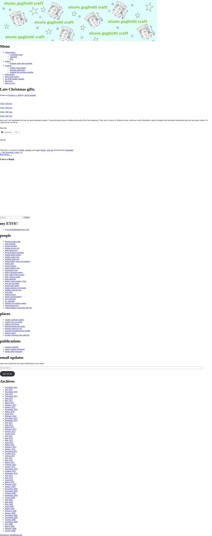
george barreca (10, 266)
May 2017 (9, 401)
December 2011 (11, 451)
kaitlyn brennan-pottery (14, 272)
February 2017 (10, 405)
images (7, 61)
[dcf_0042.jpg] (6, 108)
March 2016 (9, 412)
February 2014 (10, 416)
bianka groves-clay (12, 248)
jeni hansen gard (11, 270)
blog (11, 59)
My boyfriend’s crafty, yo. (11, 152)
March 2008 (9, 526)
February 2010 (10, 484)
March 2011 (9, 462)
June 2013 (9, 425)
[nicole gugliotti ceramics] (78, 40)
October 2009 (10, 493)
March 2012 (9, 445)
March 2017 (9, 403)
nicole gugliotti (30, 95)
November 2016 (11, 409)
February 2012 (10, 447)
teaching (8, 66)
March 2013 (9, 427)
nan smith (8, 292)
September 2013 (11, 420)
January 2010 (10, 487)
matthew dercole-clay (13, 290)
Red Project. (6, 155)
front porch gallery (12, 77)
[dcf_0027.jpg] (6, 116)
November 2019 (11, 392)
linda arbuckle (10, 279)
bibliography (10, 74)
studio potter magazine (13, 351)
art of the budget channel (14, 79)
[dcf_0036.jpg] (6, 104)
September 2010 (11, 473)
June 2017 (9, 398)
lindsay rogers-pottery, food (15, 281)
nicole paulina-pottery (13, 297)
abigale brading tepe (12, 241)
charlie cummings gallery (14, 320)
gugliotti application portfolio (21, 63)
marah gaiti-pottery (12, 286)
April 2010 (9, 480)
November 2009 (11, 491)
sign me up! (7, 374)
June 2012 (9, 438)
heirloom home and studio (15, 326)
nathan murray (10, 294)
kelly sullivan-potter (12, 277)
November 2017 (11, 396)
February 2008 (10, 528)
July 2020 (9, 389)
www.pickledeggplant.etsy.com (17, 229)
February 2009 (10, 511)
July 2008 (9, 524)
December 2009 (11, 489)
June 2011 (9, 460)
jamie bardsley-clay (12, 268)
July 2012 (9, 436)
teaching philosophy (17, 70)
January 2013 (10, 431)
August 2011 (10, 456)
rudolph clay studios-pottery (15, 303)
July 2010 (9, 475)
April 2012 (9, 442)
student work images (18, 68)
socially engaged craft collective (17, 335)
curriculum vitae (16, 55)
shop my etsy (10, 83)
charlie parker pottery (13, 255)
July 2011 (8, 458)
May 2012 (9, 440)
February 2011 (10, 464)
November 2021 (11, 387)
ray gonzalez (10, 301)
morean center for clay (13, 328)
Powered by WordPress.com (11, 535)
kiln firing (9, 81)
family (21, 150)
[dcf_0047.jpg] (6, 112)
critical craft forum (12, 324)
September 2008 (11, 522)
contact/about (10, 52)
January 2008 (10, 531)
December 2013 (11, 418)
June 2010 (9, 478)
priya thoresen (10, 299)
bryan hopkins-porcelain (14, 253)
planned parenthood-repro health (17, 331)
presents (28, 150)
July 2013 (9, 423)
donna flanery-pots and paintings (17, 261)
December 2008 (11, 515)
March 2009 (9, 509)
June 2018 (9, 394)
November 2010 (11, 469)
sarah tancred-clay (12, 305)
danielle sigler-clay (12, 259)
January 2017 (10, 407)
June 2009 (9, 502)
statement (13, 57)
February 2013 (10, 429)
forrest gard (9, 264)
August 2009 (10, 498)
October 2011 (10, 453)
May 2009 (9, 504)
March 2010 (9, 482)
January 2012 (10, 449)
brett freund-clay (11, 250)
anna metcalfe (10, 244)
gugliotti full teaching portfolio (21, 72)
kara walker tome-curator (14, 275)
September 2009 (11, 495)
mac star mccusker (12, 283)
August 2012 (10, 434)
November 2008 (11, 517)
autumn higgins (11, 246)
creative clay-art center (13, 322)
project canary (10, 333)
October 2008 (10, 520)
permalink (69, 150)
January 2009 (10, 513)
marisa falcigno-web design (15, 288)
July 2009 (9, 500)
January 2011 (10, 467)
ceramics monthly (12, 347)
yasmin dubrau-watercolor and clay (18, 308)
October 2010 (10, 471)
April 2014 (9, 414)
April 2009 (9, 506)
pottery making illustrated (15, 349)
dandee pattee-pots (12, 257)
